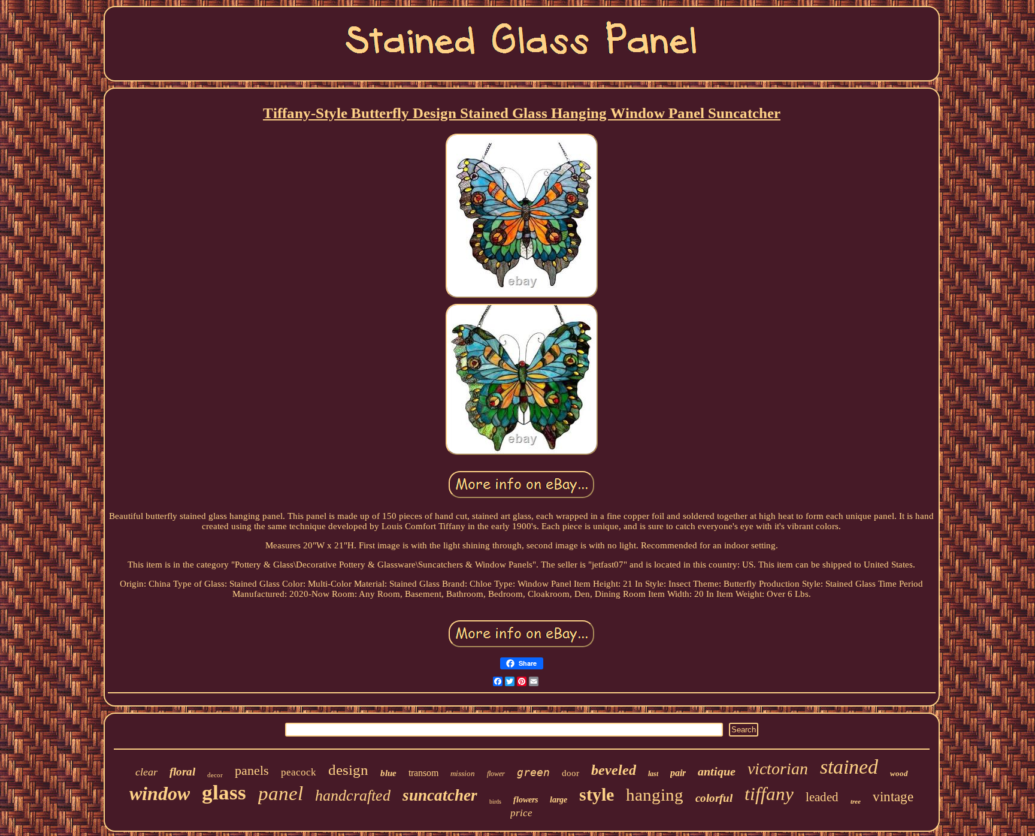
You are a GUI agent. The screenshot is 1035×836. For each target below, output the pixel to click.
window (159, 793)
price (521, 813)
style (596, 794)
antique (717, 771)
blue (388, 773)
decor (215, 774)
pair (678, 773)
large (558, 799)
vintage (893, 796)
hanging (654, 794)
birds (495, 801)
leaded (822, 797)
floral (182, 771)
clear (146, 772)
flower (496, 773)
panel (280, 793)
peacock (298, 772)
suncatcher (439, 795)
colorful (714, 798)
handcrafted (353, 795)
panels (252, 770)
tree (856, 801)
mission (462, 773)
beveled (613, 770)
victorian (778, 768)
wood (899, 773)
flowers (525, 799)
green (533, 772)
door (570, 773)
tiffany (769, 793)
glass (224, 792)
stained (849, 767)
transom (423, 773)
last (653, 773)
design (348, 770)
